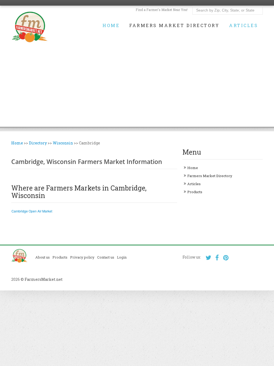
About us (42, 257)
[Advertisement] (137, 89)
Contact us (105, 257)
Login (122, 257)
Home (111, 25)
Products (194, 191)
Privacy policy (82, 257)
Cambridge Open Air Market (32, 211)
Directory (38, 142)
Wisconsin (63, 142)
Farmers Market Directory (174, 25)
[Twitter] (208, 257)
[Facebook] (217, 257)
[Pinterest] (226, 257)
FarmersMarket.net (44, 279)
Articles (243, 25)
